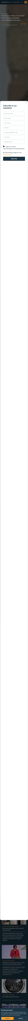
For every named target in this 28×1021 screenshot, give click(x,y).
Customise (20, 1018)
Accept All (7, 1018)
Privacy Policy (7, 154)
